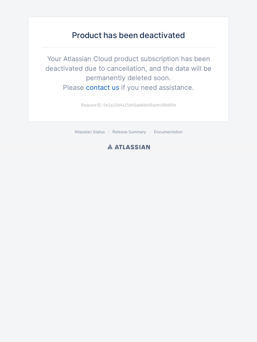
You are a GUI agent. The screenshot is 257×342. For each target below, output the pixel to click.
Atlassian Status (90, 131)
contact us (102, 87)
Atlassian (128, 146)
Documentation (168, 131)
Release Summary (129, 131)
